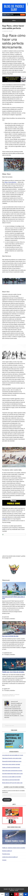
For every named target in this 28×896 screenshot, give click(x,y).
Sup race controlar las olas (10, 636)
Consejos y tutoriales (14, 694)
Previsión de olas (6, 854)
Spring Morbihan (12, 182)
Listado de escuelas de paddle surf (10, 857)
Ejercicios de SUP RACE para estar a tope (13, 597)
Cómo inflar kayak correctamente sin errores (12, 770)
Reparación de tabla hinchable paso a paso (11, 761)
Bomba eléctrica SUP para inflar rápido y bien (12, 782)
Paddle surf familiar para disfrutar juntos (11, 767)
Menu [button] (14, 20)
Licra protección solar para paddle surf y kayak (12, 755)
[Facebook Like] (7, 894)
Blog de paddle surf (14, 8)
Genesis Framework (20, 889)
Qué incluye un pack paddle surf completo (11, 776)
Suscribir (7, 800)
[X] (11, 894)
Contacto (4, 860)
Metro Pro (13, 889)
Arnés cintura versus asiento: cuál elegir (11, 764)
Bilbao (6, 182)
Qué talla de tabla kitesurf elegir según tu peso (12, 773)
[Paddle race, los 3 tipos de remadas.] (14, 670)
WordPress (12, 890)
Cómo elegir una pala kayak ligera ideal (11, 779)
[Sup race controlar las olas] (14, 634)
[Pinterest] (16, 894)
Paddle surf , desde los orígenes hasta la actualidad (13, 847)
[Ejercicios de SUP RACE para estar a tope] (14, 595)
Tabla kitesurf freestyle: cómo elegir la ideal (11, 758)
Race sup (13, 695)
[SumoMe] (25, 894)
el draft (4, 519)
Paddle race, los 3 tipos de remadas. (13, 672)
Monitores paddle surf (7, 850)
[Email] (21, 894)
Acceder (16, 890)
